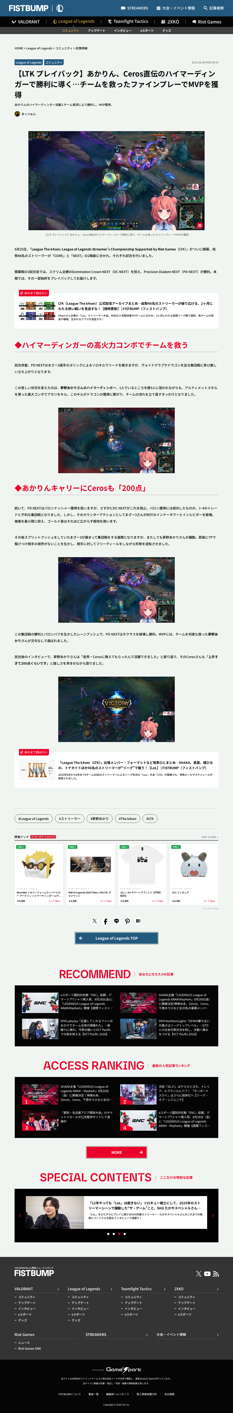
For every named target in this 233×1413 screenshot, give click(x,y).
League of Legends (39, 48)
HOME (19, 48)
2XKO (178, 1288)
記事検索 (216, 8)
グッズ (166, 30)
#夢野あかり (99, 818)
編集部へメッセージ (117, 1394)
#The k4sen (127, 818)
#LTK (150, 818)
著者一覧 (93, 1394)
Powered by (98, 1369)
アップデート (96, 30)
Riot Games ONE (29, 1348)
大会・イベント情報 (178, 8)
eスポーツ (147, 30)
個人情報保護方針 (147, 1394)
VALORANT (24, 1288)
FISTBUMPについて (70, 1394)
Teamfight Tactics (136, 1288)
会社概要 (169, 1394)
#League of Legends (33, 818)
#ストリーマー (69, 818)
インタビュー (123, 30)
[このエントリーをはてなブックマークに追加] (138, 921)
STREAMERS (137, 8)
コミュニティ (70, 30)
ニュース (24, 1342)
